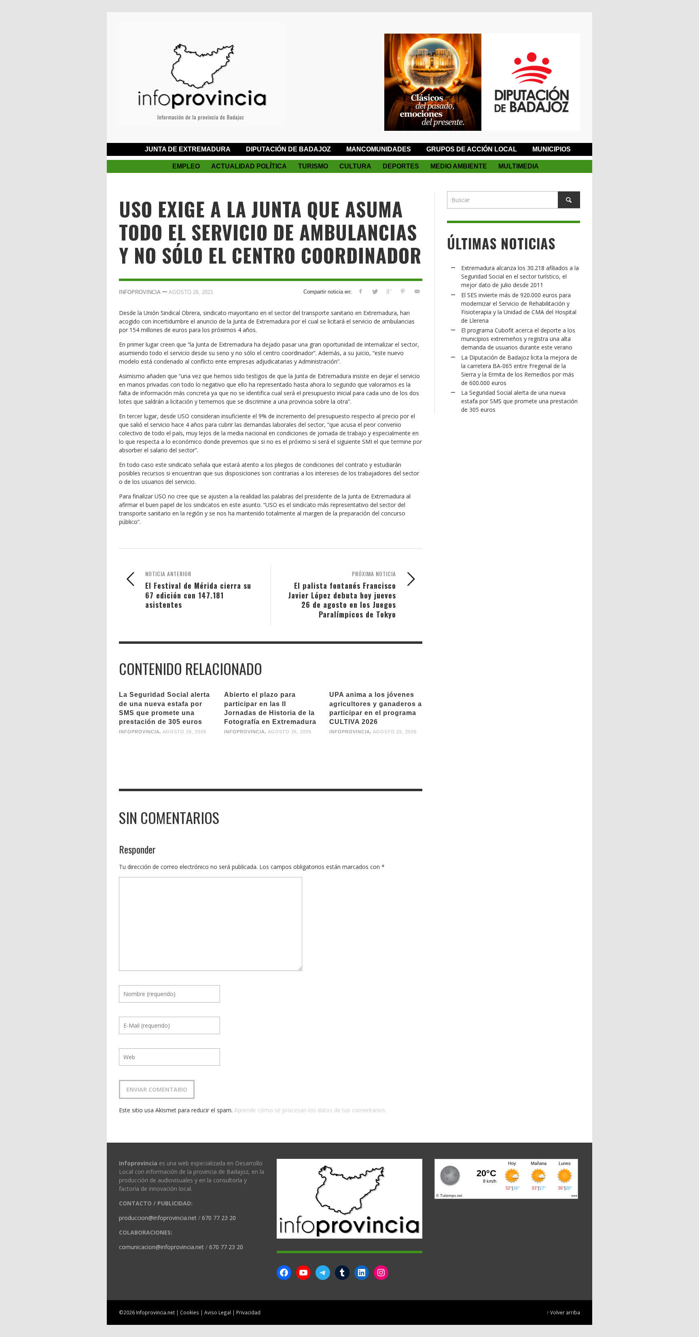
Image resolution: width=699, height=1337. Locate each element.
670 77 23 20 (219, 1218)
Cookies (189, 1312)
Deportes (401, 166)
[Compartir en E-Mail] (416, 291)
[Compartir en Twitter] (374, 291)
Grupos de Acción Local (471, 149)
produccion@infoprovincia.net (158, 1218)
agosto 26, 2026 (289, 731)
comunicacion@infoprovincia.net (161, 1247)
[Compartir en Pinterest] (402, 291)
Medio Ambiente (458, 166)
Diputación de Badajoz (288, 149)
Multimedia (518, 166)
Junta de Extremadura (188, 149)
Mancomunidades (378, 149)
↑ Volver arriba (563, 1312)
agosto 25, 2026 (395, 731)
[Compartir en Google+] (388, 291)
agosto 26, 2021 (191, 292)
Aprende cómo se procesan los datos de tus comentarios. (310, 1110)
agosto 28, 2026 (184, 731)
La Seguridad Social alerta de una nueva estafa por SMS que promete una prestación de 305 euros (519, 401)
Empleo (186, 166)
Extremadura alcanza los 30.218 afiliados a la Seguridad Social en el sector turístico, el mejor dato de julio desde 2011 (520, 276)
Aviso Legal (217, 1312)
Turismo (313, 166)
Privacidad (248, 1312)
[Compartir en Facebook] (360, 291)
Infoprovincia (140, 292)
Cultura (355, 166)
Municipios (551, 149)
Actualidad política (249, 166)
